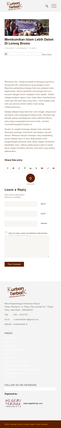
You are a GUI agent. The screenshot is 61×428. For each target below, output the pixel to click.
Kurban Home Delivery (16, 361)
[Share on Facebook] (8, 168)
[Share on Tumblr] (36, 168)
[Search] (45, 6)
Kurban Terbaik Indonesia (17, 365)
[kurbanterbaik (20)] (27, 27)
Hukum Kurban (12, 357)
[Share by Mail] (53, 168)
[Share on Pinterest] (25, 168)
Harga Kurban (11, 345)
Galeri (7, 341)
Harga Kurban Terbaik (15, 349)
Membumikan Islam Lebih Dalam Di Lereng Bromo (29, 41)
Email (43, 213)
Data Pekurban (12, 337)
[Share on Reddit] (48, 168)
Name (43, 203)
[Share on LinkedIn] (30, 168)
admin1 (34, 48)
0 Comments (9, 48)
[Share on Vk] (42, 168)
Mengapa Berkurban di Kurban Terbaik (23, 369)
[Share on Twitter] (13, 168)
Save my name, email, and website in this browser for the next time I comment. (28, 234)
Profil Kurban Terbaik (15, 373)
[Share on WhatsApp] (19, 168)
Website (44, 223)
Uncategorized (22, 48)
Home (8, 353)
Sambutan (10, 377)
